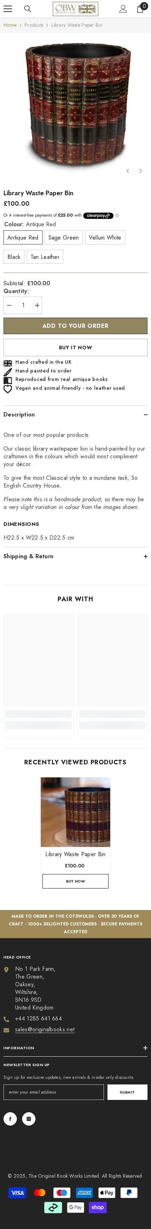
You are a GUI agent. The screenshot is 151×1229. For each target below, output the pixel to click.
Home (10, 24)
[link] (39, 714)
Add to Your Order (75, 326)
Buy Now (75, 881)
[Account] (123, 9)
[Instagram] (28, 1119)
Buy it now (75, 347)
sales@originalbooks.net (44, 1029)
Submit (127, 1092)
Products (34, 24)
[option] (75, 105)
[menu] (8, 9)
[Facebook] (10, 1119)
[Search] (28, 9)
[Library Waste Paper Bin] (75, 812)
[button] (128, 171)
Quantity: (16, 291)
